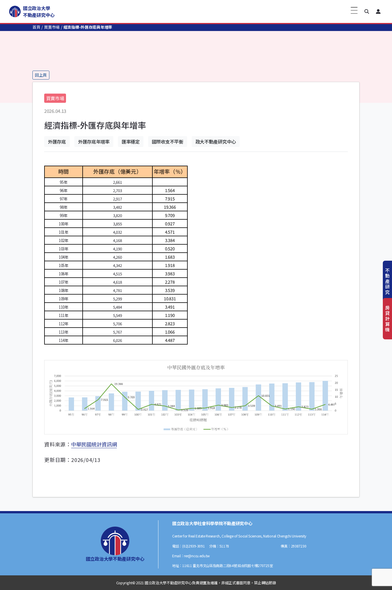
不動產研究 (387, 281)
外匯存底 (57, 141)
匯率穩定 (131, 141)
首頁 (36, 27)
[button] (366, 11)
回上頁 (41, 75)
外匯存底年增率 (94, 141)
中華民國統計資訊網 (94, 444)
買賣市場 (52, 27)
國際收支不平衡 (167, 141)
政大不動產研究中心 (215, 141)
